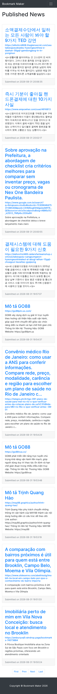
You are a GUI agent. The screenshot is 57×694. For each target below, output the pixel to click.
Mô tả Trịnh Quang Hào (24, 495)
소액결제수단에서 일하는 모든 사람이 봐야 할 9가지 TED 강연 (27, 35)
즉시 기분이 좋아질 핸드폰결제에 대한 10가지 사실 (28, 99)
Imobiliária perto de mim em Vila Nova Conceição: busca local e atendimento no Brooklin (25, 622)
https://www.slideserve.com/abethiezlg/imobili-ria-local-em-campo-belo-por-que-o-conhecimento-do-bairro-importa (28, 578)
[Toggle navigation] (51, 4)
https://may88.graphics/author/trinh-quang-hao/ (25, 504)
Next (32, 671)
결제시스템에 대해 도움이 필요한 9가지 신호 (28, 246)
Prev (24, 671)
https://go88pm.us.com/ (18, 311)
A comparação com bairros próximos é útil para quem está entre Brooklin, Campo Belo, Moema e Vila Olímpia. (28, 560)
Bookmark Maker (13, 4)
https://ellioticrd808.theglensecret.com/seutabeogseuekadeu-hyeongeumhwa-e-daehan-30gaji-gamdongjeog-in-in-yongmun (28, 49)
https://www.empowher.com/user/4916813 (28, 109)
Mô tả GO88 (17, 306)
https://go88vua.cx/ (15, 451)
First (16, 671)
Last (41, 671)
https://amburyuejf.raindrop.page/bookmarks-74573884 (28, 639)
